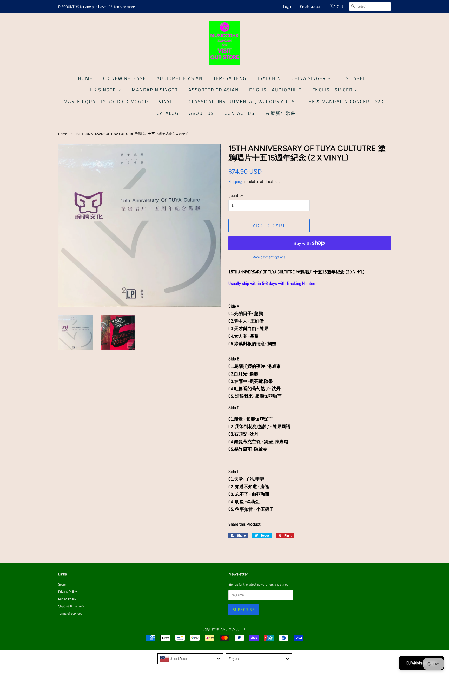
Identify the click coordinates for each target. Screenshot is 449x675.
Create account (311, 6)
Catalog (168, 113)
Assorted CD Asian (213, 89)
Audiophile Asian (179, 78)
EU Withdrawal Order (421, 662)
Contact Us (239, 113)
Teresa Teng (229, 78)
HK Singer (104, 89)
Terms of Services (70, 613)
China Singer (309, 78)
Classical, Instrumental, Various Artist (243, 101)
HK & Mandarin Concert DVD (346, 101)
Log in (287, 6)
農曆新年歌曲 (280, 113)
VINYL (166, 101)
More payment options (269, 256)
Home (85, 78)
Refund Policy (67, 599)
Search (62, 584)
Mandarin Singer (155, 89)
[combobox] (190, 658)
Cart (340, 6)
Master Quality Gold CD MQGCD (106, 101)
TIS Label (354, 78)
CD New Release (124, 78)
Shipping (235, 181)
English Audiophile (275, 89)
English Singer (333, 89)
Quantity (235, 195)
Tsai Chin (269, 78)
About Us (201, 113)
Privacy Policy (67, 591)
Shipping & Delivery (71, 606)
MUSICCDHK (237, 629)
